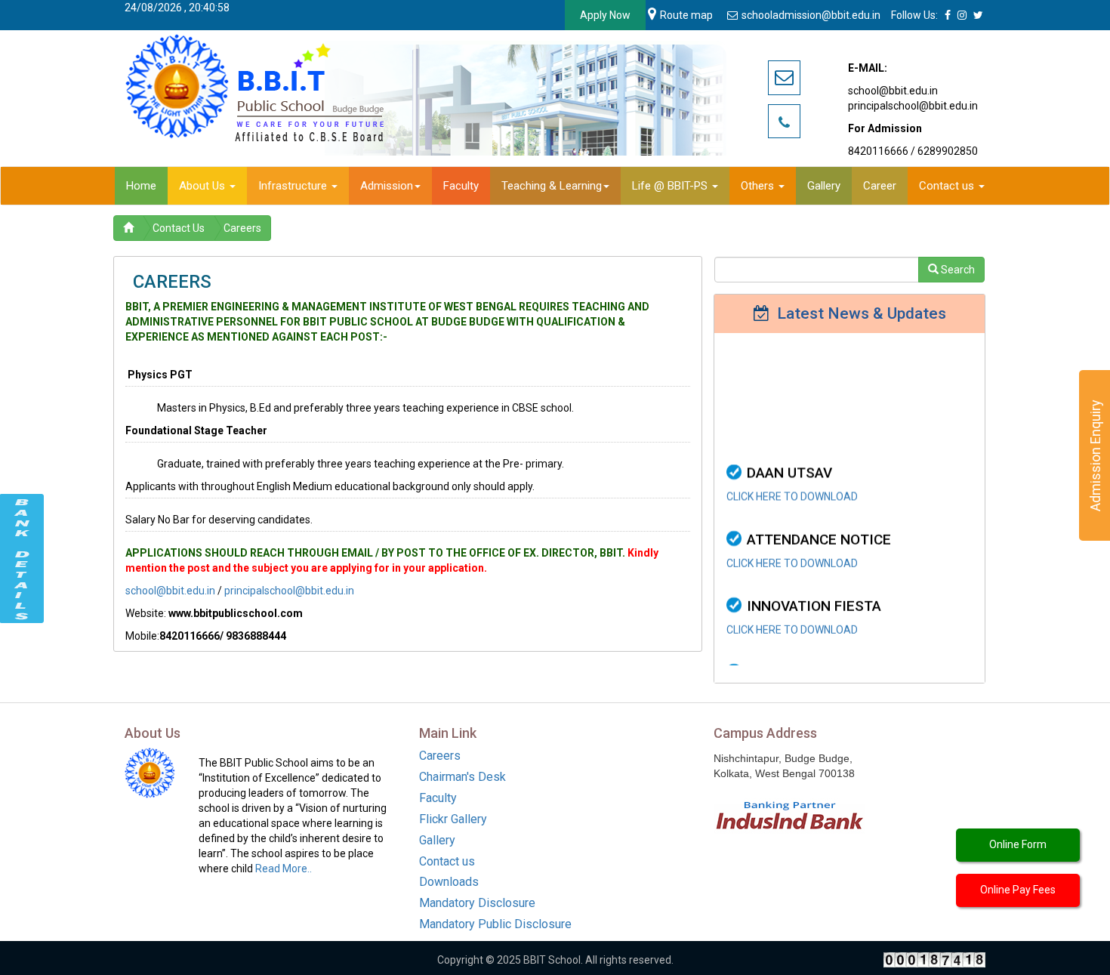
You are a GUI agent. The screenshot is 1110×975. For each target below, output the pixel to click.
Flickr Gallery (453, 819)
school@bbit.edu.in (170, 591)
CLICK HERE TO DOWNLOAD (792, 471)
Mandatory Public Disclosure (495, 924)
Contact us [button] (948, 186)
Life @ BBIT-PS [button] (671, 186)
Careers (242, 228)
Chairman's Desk (462, 777)
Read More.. (283, 868)
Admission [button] (386, 186)
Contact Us (179, 228)
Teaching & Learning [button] (551, 186)
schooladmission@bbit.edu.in (812, 15)
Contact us (447, 861)
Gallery (437, 840)
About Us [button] (203, 186)
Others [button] (759, 186)
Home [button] (141, 186)
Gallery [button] (823, 186)
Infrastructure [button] (294, 186)
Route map (686, 15)
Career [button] (879, 186)
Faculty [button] (461, 186)
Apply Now (605, 15)
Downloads (449, 882)
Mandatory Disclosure (477, 903)
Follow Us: (914, 15)
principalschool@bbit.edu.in (289, 591)
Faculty (438, 798)
